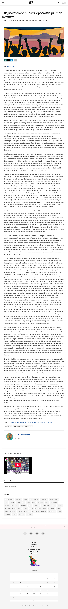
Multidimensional (27, 426)
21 (40, 590)
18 (20, 590)
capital (36, 499)
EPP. (31, 2)
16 (54, 586)
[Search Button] (59, 2)
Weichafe (29, 514)
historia (59, 505)
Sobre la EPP (34, 551)
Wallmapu (21, 514)
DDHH (34, 502)
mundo (58, 508)
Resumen (44, 511)
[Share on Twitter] (8, 60)
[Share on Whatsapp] (5, 60)
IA (5, 508)
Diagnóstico (16, 426)
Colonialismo (20, 502)
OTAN (6, 511)
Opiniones (45, 20)
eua (17, 505)
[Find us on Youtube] (37, 533)
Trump (14, 514)
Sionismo (7, 514)
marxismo (51, 508)
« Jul (33, 600)
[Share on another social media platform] (15, 60)
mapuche (38, 508)
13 (34, 586)
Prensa (20, 511)
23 (54, 590)
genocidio (37, 505)
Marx (44, 508)
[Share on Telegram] (11, 60)
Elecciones (54, 502)
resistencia (35, 511)
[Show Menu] (3, 2)
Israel (20, 508)
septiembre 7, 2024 (22, 20)
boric (25, 499)
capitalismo (44, 499)
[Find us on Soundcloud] (43, 533)
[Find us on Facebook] (25, 533)
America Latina (9, 499)
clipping (12, 502)
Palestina (12, 511)
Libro (25, 508)
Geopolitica (45, 505)
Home (3, 9)
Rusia (59, 511)
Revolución (52, 511)
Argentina (19, 499)
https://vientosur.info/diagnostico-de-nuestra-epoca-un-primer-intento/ (30, 422)
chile (51, 499)
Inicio (34, 542)
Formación (34, 544)
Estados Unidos (9, 505)
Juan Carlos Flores (9, 20)
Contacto (34, 553)
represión (27, 511)
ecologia (40, 502)
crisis (9, 426)
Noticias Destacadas (12, 9)
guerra (53, 505)
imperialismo (12, 508)
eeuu (46, 502)
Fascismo (23, 505)
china (57, 499)
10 (13, 586)
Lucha (31, 508)
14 (40, 586)
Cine (6, 502)
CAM (30, 499)
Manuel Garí (10, 66)
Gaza (30, 505)
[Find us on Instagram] (31, 533)
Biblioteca (34, 547)
